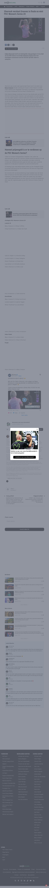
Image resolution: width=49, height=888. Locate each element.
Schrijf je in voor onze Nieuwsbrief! (24, 457)
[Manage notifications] (46, 886)
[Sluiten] (37, 429)
